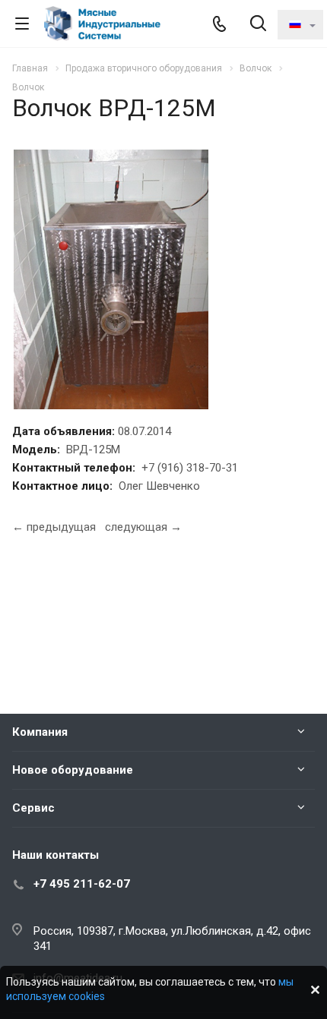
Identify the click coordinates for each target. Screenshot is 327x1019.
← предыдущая (54, 527)
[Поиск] (258, 25)
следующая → (143, 527)
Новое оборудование (72, 770)
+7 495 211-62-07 (81, 884)
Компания (40, 732)
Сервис (33, 808)
